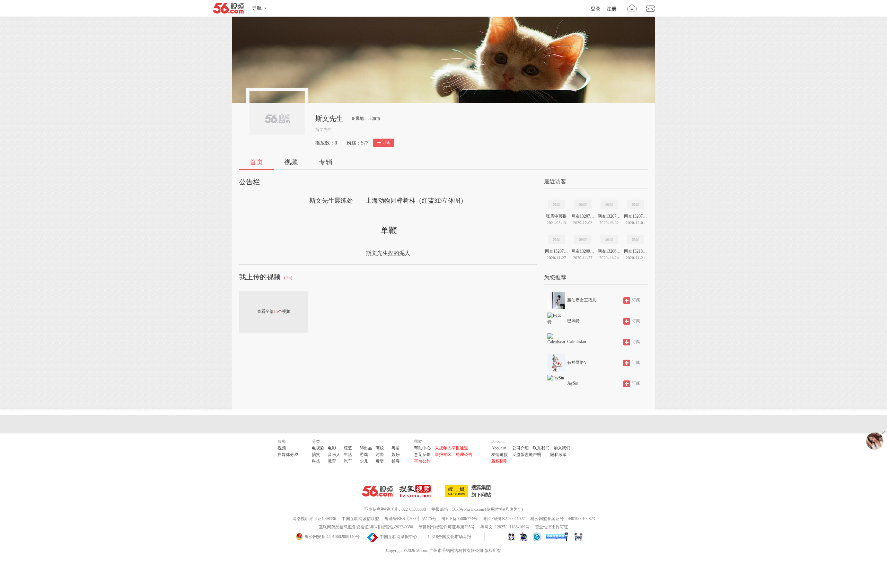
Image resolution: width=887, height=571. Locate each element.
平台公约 (422, 461)
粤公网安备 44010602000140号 (332, 536)
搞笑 (316, 454)
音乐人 (334, 454)
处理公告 (464, 454)
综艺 (348, 448)
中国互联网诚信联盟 (360, 518)
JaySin (572, 383)
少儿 (364, 461)
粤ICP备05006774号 (459, 518)
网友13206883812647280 (609, 251)
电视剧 (318, 448)
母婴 (380, 461)
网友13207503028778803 (556, 251)
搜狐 (469, 491)
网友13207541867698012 (582, 216)
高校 (380, 448)
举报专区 (443, 454)
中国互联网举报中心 (398, 536)
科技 (316, 461)
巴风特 (573, 320)
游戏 (364, 454)
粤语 (396, 448)
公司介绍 (520, 448)
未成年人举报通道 (451, 448)
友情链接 (499, 454)
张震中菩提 (556, 216)
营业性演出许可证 (551, 527)
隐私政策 (558, 454)
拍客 (396, 461)
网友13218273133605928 (635, 251)
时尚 (380, 454)
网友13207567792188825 (635, 216)
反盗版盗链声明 (526, 454)
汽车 (348, 461)
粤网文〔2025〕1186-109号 (504, 527)
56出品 (366, 448)
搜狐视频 (418, 491)
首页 (256, 162)
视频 (291, 162)
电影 (332, 448)
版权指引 (499, 461)
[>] (632, 9)
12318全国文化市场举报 (449, 536)
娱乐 (396, 454)
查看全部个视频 (273, 311)
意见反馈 (422, 454)
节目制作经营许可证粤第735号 (447, 527)
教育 (332, 461)
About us (499, 448)
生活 (348, 454)
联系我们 (541, 448)
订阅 (386, 142)
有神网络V (577, 362)
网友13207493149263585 (609, 216)
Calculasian (576, 341)
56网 (377, 491)
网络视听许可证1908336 (314, 518)
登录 (595, 9)
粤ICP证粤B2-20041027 (504, 518)
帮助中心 (422, 448)
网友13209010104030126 (582, 251)
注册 (611, 9)
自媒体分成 (288, 454)
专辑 (326, 162)
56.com (228, 9)
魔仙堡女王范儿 (581, 300)
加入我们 (562, 448)
